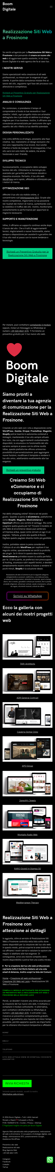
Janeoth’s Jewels (27, 800)
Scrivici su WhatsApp (27, 596)
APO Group (27, 766)
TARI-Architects (27, 664)
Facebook (6, 1162)
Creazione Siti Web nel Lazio (16, 981)
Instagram (6, 1159)
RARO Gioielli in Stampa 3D (27, 868)
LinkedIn (6, 1164)
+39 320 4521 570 (19, 331)
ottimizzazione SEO (29, 198)
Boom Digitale (14, 1117)
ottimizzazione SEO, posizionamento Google (26, 1136)
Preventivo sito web (10, 1145)
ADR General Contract (27, 698)
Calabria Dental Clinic (27, 732)
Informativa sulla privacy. (13, 1094)
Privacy (30, 1123)
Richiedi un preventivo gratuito (23, 470)
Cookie (23, 1123)
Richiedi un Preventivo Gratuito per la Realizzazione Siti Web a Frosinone (28, 253)
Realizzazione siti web (11, 1147)
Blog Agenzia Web (10, 1150)
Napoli (13, 1120)
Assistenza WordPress (11, 1139)
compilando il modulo (40, 325)
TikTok (5, 1167)
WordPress (8, 179)
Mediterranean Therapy (27, 902)
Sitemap (38, 1123)
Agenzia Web (8, 1131)
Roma (31, 1120)
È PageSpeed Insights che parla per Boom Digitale (22, 1125)
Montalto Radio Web (27, 835)
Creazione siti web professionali (25, 978)
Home (5, 978)
